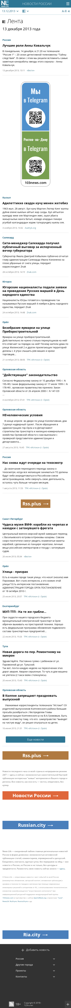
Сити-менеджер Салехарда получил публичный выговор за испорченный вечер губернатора (32, 246)
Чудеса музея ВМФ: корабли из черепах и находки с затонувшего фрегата (35, 526)
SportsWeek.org (40, 898)
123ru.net (28, 1005)
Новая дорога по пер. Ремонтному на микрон (31, 654)
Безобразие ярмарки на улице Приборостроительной (26, 329)
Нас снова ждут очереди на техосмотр (32, 463)
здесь (62, 868)
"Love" (60, 898)
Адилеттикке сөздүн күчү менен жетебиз (35, 203)
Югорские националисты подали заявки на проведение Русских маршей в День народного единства (34, 291)
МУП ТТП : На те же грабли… (24, 612)
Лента (15, 21)
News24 (5, 901)
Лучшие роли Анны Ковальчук (26, 45)
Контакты (21, 976)
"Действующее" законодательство (29, 375)
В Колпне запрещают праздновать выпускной (29, 697)
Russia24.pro (23, 901)
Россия (20, 958)
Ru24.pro (13, 901)
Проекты (21, 970)
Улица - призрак (15, 572)
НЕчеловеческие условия (22, 415)
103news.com (7, 898)
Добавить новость (38, 950)
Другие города (24, 964)
